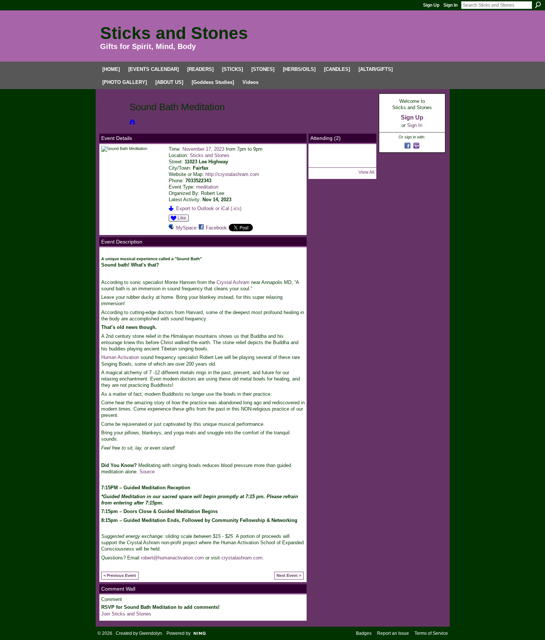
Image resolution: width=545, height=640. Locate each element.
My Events (196, 96)
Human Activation (121, 357)
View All (366, 172)
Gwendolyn (150, 633)
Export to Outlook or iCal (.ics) (208, 208)
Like (182, 218)
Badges (363, 633)
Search (538, 4)
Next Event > (289, 575)
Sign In (450, 5)
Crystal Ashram (233, 282)
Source (147, 471)
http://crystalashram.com (232, 174)
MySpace (186, 228)
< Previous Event (119, 575)
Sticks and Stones (174, 33)
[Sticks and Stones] (113, 123)
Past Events (161, 96)
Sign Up (431, 5)
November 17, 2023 (203, 149)
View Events (150, 121)
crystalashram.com (241, 558)
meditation (207, 187)
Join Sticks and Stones (126, 614)
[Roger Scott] (322, 162)
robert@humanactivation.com (172, 558)
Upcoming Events (120, 96)
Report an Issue (393, 633)
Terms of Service (431, 633)
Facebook (216, 228)
